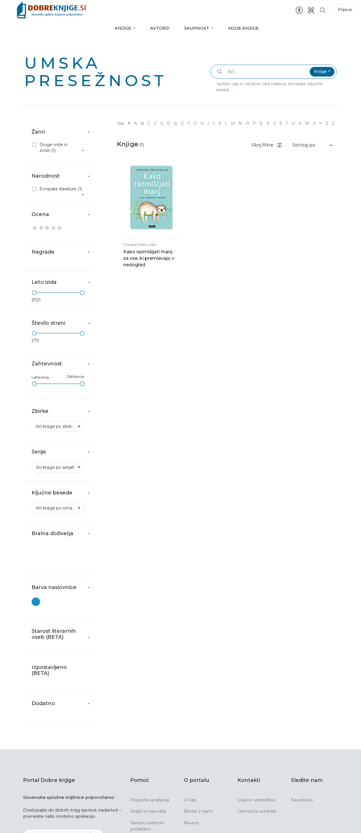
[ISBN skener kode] (311, 10)
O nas (190, 800)
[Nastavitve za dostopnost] (299, 10)
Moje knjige (243, 28)
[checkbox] (58, 148)
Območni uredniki (256, 811)
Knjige (123, 28)
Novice (191, 822)
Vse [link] (120, 123)
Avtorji (160, 28)
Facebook (302, 800)
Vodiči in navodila (148, 811)
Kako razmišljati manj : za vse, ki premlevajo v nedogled (148, 258)
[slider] (34, 292)
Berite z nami (198, 811)
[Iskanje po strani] (323, 10)
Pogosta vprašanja (149, 800)
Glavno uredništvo (256, 800)
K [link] (219, 123)
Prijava (345, 9)
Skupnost (196, 28)
